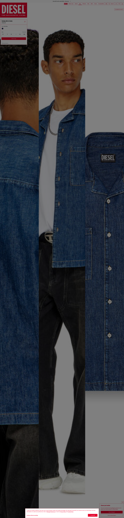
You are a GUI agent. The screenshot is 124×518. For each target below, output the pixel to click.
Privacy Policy (63, 511)
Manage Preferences (51, 511)
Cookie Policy (70, 511)
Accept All (93, 515)
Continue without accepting (32, 515)
